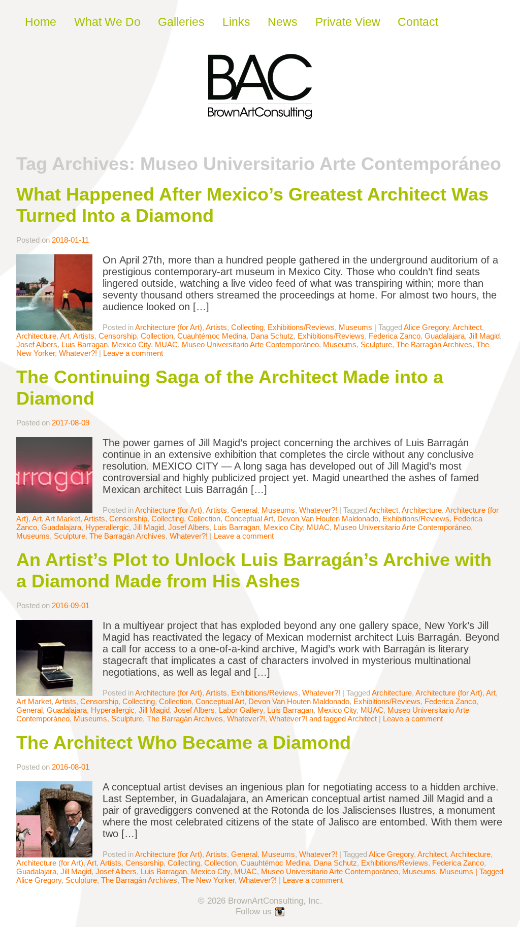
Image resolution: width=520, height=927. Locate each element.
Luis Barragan (84, 344)
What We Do (107, 21)
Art (65, 336)
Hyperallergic (107, 527)
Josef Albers (36, 344)
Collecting (247, 327)
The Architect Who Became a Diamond (183, 742)
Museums (355, 327)
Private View (347, 21)
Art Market (62, 518)
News (283, 21)
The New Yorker (208, 880)
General (244, 510)
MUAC (166, 344)
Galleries (181, 21)
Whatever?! (78, 353)
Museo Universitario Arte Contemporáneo (250, 344)
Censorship (118, 336)
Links (236, 21)
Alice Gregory (426, 327)
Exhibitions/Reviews (301, 327)
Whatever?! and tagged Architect (323, 718)
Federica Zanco (394, 336)
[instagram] (280, 912)
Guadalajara (445, 336)
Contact (418, 21)
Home (40, 21)
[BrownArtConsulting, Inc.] (260, 112)
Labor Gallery (241, 710)
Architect (467, 327)
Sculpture (376, 344)
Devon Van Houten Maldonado (327, 518)
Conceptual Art (248, 518)
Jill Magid (484, 336)
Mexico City (131, 344)
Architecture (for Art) (168, 327)
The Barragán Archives (434, 344)
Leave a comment (133, 353)
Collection (157, 336)
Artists (216, 327)
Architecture (36, 336)
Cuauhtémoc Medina (211, 336)
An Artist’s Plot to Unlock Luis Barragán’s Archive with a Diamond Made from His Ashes (254, 570)
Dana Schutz (272, 336)
